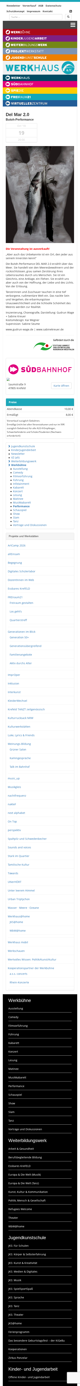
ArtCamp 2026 (16, 545)
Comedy (18, 472)
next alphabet (16, 813)
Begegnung (15, 562)
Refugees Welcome (20, 1209)
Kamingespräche (20, 758)
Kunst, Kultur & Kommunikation (28, 1192)
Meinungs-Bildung (19, 744)
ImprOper (14, 675)
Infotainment (21, 484)
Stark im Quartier (18, 856)
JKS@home (16, 922)
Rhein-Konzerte (19, 982)
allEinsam (14, 554)
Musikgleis (14, 787)
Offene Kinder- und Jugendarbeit (29, 1377)
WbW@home (18, 930)
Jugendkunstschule (23, 446)
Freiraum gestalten (21, 603)
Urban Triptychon (19, 899)
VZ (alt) (15, 457)
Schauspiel (20, 510)
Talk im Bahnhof (20, 766)
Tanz (16, 521)
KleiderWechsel (17, 700)
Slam (16, 517)
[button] (9, 446)
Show (16, 514)
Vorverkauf (29, 5)
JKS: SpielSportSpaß (20, 1289)
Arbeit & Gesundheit (21, 1148)
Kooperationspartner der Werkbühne (31, 968)
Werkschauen (16, 951)
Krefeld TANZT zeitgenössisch (26, 709)
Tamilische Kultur (18, 864)
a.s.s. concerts (18, 974)
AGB (40, 5)
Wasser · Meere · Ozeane (23, 907)
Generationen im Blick (21, 631)
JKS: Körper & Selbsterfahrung (27, 1254)
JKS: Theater (15, 1314)
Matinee (18, 499)
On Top (12, 821)
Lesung (17, 495)
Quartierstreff (18, 620)
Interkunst (14, 692)
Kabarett (18, 487)
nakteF (12, 804)
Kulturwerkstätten (19, 726)
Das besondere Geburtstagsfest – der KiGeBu (36, 1340)
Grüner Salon (18, 749)
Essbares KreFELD (19, 588)
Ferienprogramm (18, 1332)
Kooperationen (17, 1349)
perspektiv (14, 830)
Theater (13, 1217)
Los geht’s (16, 611)
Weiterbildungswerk (23, 461)
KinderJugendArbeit (23, 450)
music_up (14, 778)
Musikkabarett (22, 502)
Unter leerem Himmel (21, 890)
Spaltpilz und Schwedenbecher (27, 838)
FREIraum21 (15, 597)
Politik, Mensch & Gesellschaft (27, 1200)
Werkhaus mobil (18, 942)
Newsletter (13, 5)
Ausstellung (20, 469)
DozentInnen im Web (21, 580)
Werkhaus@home (19, 916)
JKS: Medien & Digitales (22, 1271)
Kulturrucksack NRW (20, 718)
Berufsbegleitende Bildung (25, 1157)
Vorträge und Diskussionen (30, 525)
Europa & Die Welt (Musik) (24, 1174)
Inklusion (13, 683)
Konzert (18, 491)
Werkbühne (18, 465)
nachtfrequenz (17, 795)
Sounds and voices (19, 847)
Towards (13, 873)
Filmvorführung (22, 476)
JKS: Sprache (16, 1297)
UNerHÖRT (14, 882)
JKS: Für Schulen (18, 1245)
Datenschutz (53, 5)
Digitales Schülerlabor (21, 571)
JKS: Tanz (13, 1306)
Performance (21, 506)
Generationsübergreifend (25, 646)
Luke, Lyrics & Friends (21, 735)
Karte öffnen (61, 385)
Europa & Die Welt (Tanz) (23, 1183)
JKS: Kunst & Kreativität (22, 1263)
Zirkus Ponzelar (18, 1358)
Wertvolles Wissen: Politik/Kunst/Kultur (32, 959)
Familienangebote (21, 654)
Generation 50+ (19, 637)
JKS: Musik (14, 1280)
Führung (18, 480)
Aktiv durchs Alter (21, 663)
